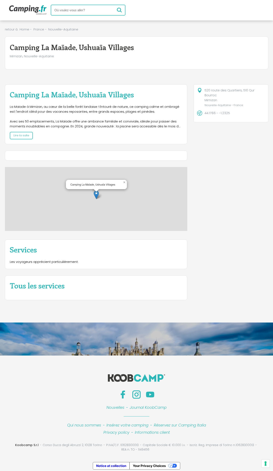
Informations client (152, 432)
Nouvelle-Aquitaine (63, 29)
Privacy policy (116, 432)
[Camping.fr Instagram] (136, 394)
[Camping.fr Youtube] (150, 394)
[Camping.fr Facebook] (123, 394)
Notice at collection (111, 466)
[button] (96, 194)
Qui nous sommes (84, 425)
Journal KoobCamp (148, 407)
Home (24, 29)
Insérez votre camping (127, 425)
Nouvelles (115, 407)
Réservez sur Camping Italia (180, 425)
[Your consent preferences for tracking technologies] (265, 463)
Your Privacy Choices (149, 466)
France (38, 29)
